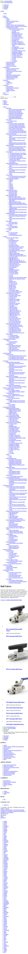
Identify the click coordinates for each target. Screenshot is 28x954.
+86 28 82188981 (8, 1)
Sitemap (7, 808)
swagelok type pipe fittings (7, 811)
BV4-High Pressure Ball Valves (15, 702)
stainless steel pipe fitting (18, 811)
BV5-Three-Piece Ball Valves (14, 707)
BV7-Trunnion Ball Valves (14, 719)
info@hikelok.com (8, 2)
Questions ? (11, 600)
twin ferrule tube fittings (18, 810)
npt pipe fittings (9, 812)
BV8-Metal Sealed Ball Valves (15, 724)
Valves (4, 103)
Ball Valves (6, 104)
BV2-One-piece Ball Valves (14, 636)
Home (4, 100)
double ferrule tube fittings (6, 810)
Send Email (3, 815)
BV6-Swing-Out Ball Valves (14, 713)
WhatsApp (3, 817)
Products (5, 101)
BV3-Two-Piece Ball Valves (14, 669)
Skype (2, 816)
